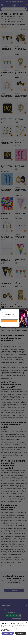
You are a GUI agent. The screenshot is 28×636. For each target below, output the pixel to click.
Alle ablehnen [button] (20, 633)
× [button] (26, 622)
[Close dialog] (0, 310)
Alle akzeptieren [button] (8, 633)
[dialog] (14, 628)
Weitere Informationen (17, 629)
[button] (14, 630)
